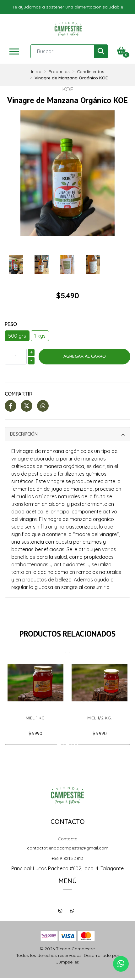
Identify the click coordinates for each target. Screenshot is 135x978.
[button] (59, 746)
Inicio (36, 71)
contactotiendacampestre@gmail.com (67, 848)
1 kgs (40, 336)
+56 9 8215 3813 (67, 858)
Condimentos (90, 71)
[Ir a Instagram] (61, 911)
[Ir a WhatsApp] (73, 911)
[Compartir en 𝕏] (26, 406)
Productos (59, 71)
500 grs (17, 336)
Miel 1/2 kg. (99, 717)
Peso (11, 324)
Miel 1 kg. (36, 717)
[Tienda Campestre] (68, 29)
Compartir (19, 394)
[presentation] (11, 172)
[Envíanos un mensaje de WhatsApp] (121, 964)
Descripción (24, 434)
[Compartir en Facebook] (10, 406)
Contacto (68, 839)
